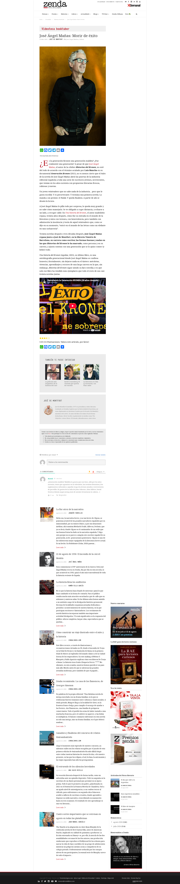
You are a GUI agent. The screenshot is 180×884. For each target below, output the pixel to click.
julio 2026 (117, 826)
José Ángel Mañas (72, 39)
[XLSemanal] (134, 5)
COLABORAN (101, 1)
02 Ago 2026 (124, 788)
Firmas (44, 14)
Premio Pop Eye (136, 878)
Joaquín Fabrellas (75, 513)
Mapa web (111, 878)
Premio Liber (126, 878)
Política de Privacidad (88, 878)
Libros (74, 14)
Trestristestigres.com (66, 878)
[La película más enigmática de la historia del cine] (53, 372)
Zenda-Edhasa (117, 14)
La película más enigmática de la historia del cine (51, 383)
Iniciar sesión (100, 455)
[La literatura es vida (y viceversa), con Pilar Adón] (91, 372)
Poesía (54, 14)
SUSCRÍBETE (110, 1)
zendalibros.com (74, 640)
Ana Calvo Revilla (75, 770)
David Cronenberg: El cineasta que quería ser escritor (72, 383)
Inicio (40, 19)
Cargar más (72, 867)
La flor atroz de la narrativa (69, 509)
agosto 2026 (118, 822)
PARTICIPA (119, 1)
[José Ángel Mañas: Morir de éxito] (72, 96)
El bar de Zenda (126, 785)
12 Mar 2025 (43, 39)
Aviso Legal (77, 878)
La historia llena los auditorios (71, 582)
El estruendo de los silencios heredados (75, 766)
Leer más (60, 547)
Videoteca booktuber (59, 19)
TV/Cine (105, 14)
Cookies (97, 878)
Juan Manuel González (76, 822)
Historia (64, 14)
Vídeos (81, 39)
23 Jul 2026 (124, 812)
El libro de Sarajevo (128, 806)
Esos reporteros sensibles (130, 794)
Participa (104, 878)
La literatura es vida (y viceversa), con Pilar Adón (90, 383)
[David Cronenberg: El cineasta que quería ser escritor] (72, 372)
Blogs (95, 14)
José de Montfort (56, 39)
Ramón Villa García (75, 586)
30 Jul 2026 (124, 799)
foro (49, 433)
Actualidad (85, 14)
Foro (127, 14)
